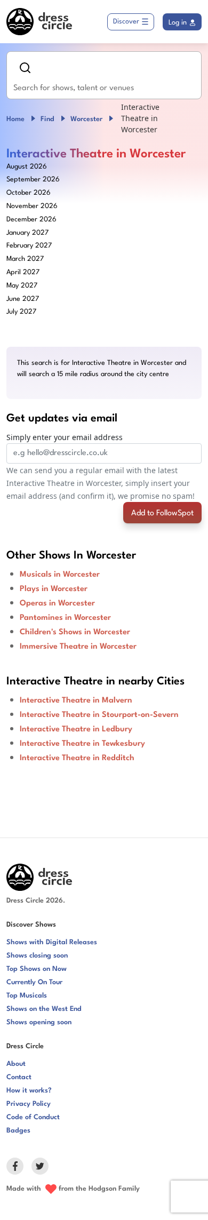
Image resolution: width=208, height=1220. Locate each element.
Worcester (86, 119)
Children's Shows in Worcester (75, 632)
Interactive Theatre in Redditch (77, 758)
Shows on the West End (44, 1009)
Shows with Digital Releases (51, 942)
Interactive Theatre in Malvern (76, 701)
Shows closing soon (37, 955)
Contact (18, 1077)
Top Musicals (26, 995)
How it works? (29, 1090)
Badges (18, 1130)
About (16, 1063)
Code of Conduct (33, 1117)
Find (47, 119)
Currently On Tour (34, 982)
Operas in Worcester (57, 604)
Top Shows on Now (36, 969)
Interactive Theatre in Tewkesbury (82, 744)
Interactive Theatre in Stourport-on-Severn (99, 715)
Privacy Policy (28, 1104)
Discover (126, 21)
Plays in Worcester (53, 589)
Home (15, 119)
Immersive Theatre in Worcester (78, 647)
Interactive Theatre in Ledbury (76, 729)
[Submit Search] (25, 68)
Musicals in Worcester (60, 575)
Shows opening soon (38, 1022)
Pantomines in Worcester (65, 618)
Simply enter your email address (64, 437)
